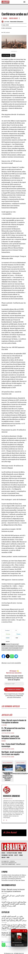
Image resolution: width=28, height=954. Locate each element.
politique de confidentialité (15, 695)
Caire (16, 646)
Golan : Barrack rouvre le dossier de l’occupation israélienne (14, 721)
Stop (13, 55)
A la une (4, 725)
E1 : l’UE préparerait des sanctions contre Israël (13, 729)
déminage (21, 646)
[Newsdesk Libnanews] (3, 22)
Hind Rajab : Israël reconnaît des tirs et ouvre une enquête (13, 753)
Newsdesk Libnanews (16, 21)
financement (16, 648)
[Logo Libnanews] (5, 2)
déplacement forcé (7, 648)
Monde (4, 740)
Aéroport (8, 644)
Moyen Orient (13, 18)
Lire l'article (5, 55)
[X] (6, 820)
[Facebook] (3, 820)
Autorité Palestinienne (8, 646)
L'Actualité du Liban (8, 733)
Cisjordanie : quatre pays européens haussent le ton (11, 737)
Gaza (21, 648)
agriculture (15, 644)
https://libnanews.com (7, 798)
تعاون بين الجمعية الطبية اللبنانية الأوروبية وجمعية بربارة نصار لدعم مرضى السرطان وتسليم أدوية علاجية (14, 918)
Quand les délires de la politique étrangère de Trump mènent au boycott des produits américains (7, 776)
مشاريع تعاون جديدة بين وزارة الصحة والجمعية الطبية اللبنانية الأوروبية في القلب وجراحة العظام (14, 904)
